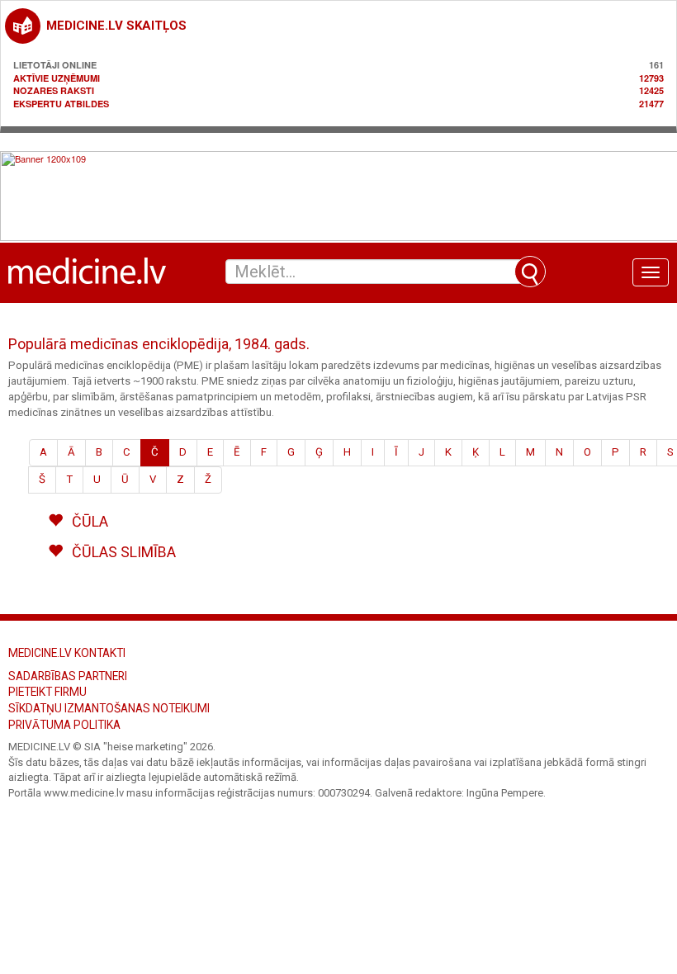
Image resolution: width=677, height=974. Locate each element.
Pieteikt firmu (47, 691)
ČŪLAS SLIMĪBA (122, 551)
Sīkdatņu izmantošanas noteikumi (109, 708)
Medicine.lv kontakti (66, 653)
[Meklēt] (530, 271)
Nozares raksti (53, 90)
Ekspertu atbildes (61, 103)
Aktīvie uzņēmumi (56, 78)
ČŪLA (88, 521)
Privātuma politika (64, 724)
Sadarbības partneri (67, 676)
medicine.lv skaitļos (116, 25)
